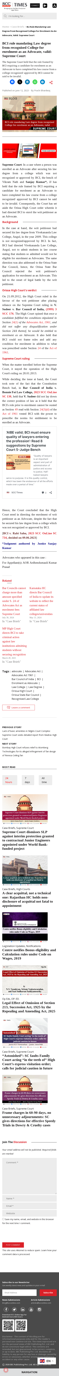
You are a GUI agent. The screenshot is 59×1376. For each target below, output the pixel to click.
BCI (39, 679)
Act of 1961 (10, 413)
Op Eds (6, 999)
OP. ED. (15, 999)
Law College (18, 687)
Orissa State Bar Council (25, 695)
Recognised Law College (25, 698)
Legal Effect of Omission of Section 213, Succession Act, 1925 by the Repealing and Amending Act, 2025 (28, 1007)
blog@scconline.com (11, 1303)
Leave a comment (20, 707)
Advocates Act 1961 (22, 675)
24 (39, 348)
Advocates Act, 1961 (38, 322)
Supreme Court (25, 828)
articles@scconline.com (41, 1303)
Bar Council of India (23, 679)
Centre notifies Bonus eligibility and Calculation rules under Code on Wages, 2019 (29, 954)
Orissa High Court (22, 691)
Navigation (29, 1372)
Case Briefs (8, 828)
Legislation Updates (13, 946)
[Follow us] (6, 1309)
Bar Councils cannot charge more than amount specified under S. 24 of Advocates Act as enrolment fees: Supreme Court (14, 601)
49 (16, 409)
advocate (17, 671)
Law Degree (35, 687)
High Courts (23, 889)
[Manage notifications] (5, 1370)
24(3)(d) (44, 409)
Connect (35, 5)
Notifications (33, 946)
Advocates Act (33, 671)
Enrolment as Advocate (25, 683)
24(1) (15, 322)
